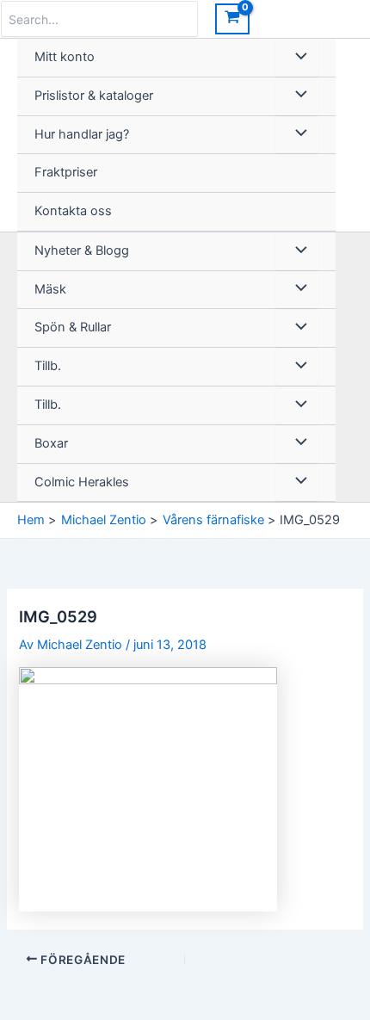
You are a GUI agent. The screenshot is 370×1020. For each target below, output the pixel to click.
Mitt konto (64, 57)
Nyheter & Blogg (81, 250)
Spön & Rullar (72, 327)
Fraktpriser (65, 172)
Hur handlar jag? (81, 134)
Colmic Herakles (81, 482)
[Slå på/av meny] (296, 58)
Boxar (51, 443)
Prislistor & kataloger (93, 95)
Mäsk (50, 289)
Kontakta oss (73, 211)
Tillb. (47, 366)
